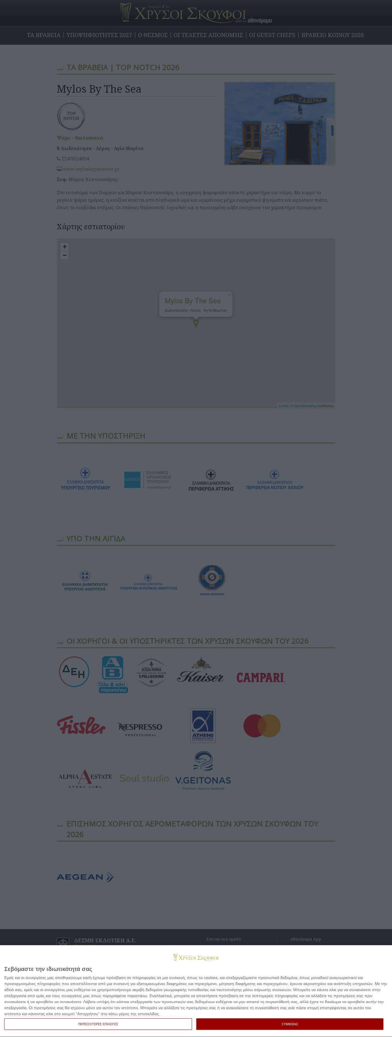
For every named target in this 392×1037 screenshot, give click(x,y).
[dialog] (196, 991)
